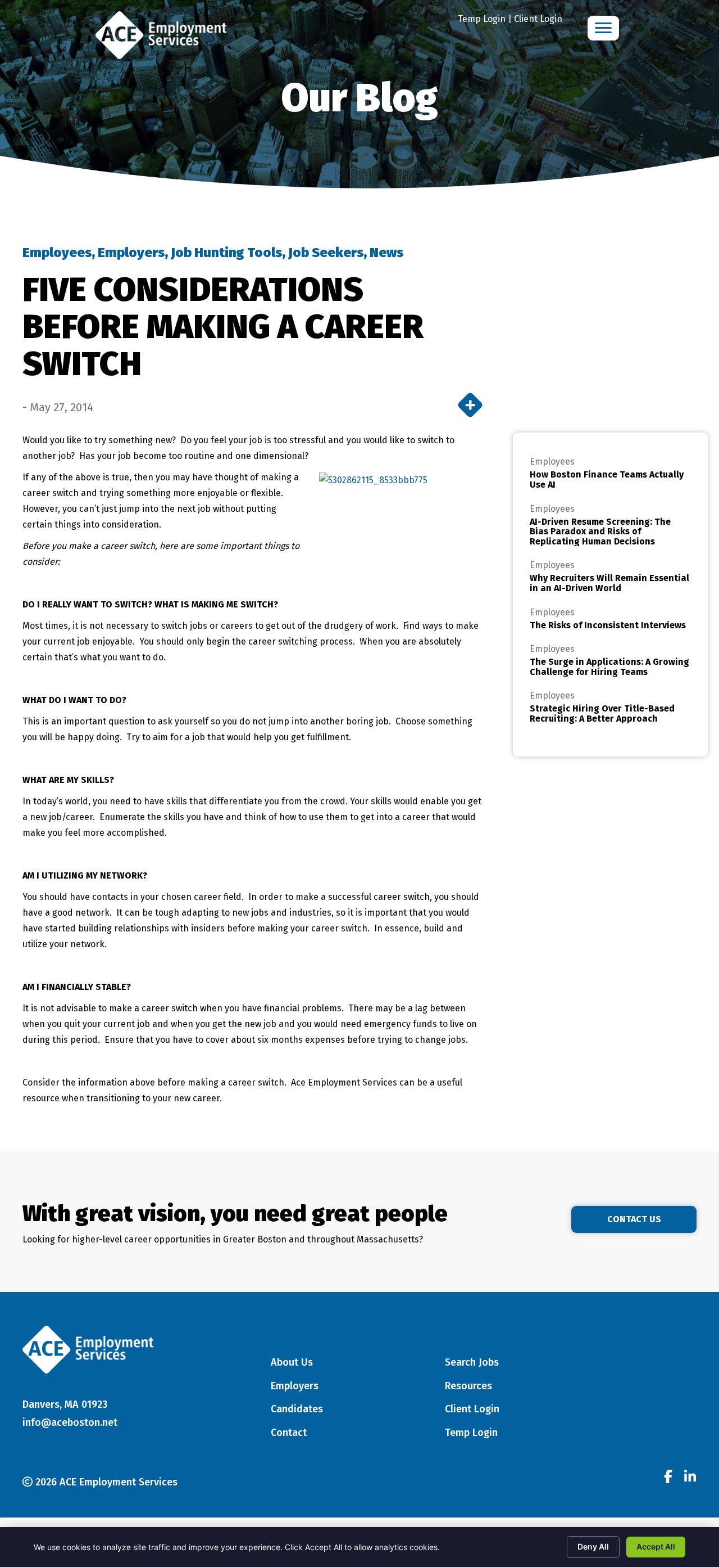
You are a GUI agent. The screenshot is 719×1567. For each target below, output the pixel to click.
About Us (292, 1362)
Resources (468, 1386)
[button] (634, 1219)
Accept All (655, 1546)
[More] (470, 405)
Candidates (297, 1409)
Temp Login (482, 18)
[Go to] (668, 1478)
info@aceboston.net (69, 1422)
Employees (57, 252)
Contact (289, 1432)
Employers (131, 252)
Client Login (538, 18)
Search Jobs (472, 1362)
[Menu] (603, 28)
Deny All (593, 1546)
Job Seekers (325, 252)
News (386, 252)
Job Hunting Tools (226, 252)
